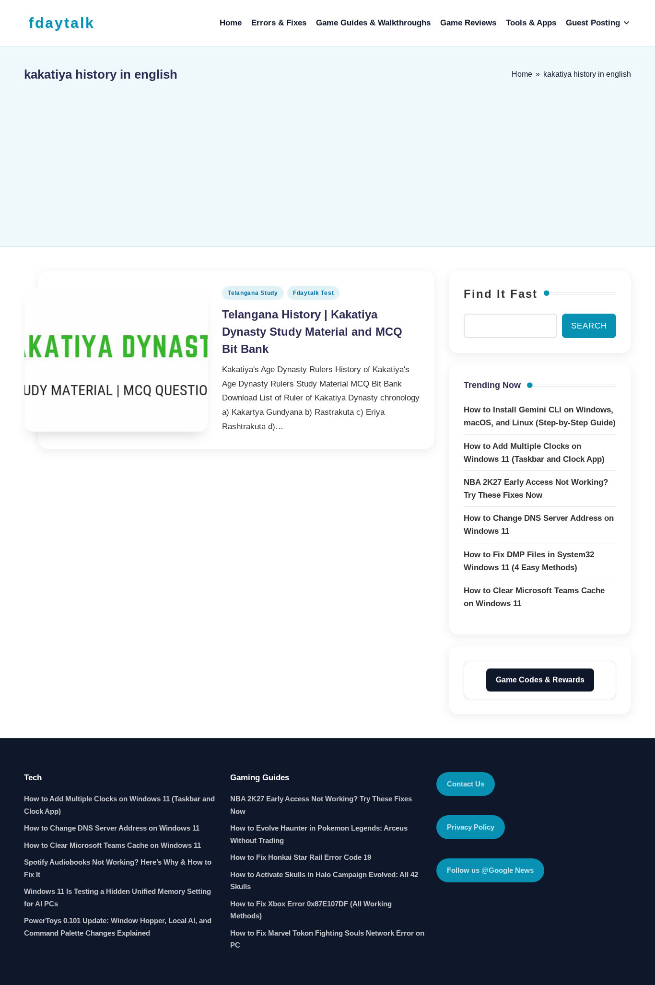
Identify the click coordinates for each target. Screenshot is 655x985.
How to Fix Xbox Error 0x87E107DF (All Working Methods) (311, 910)
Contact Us (465, 784)
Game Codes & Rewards (540, 680)
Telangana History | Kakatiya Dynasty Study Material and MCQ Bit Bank (312, 331)
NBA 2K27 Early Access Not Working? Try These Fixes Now (321, 805)
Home (522, 74)
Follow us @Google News (490, 870)
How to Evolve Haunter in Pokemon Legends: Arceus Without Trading (319, 834)
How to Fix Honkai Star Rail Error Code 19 (300, 857)
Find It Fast (501, 293)
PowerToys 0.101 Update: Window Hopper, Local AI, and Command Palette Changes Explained (117, 926)
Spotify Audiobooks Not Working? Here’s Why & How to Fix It (117, 868)
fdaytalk (62, 23)
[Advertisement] (327, 160)
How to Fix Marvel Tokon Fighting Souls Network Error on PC (327, 939)
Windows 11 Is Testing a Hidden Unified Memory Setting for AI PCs (117, 897)
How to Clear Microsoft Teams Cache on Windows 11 (112, 845)
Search (589, 325)
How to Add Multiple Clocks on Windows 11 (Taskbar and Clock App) (119, 805)
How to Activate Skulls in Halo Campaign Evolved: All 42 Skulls (324, 880)
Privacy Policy (470, 827)
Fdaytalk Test (313, 293)
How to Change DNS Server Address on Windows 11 (111, 828)
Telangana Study (253, 293)
